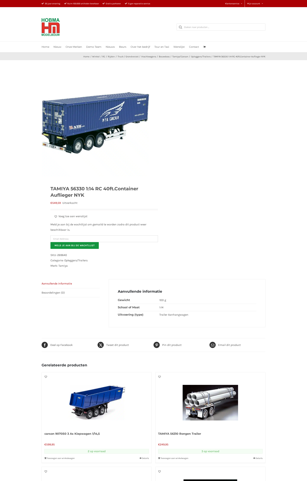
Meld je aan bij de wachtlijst (75, 245)
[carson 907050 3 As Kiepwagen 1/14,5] (97, 400)
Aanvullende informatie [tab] (57, 283)
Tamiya (63, 265)
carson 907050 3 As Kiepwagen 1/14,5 (72, 433)
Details (145, 458)
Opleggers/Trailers (76, 260)
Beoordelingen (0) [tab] (53, 292)
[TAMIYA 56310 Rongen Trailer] (210, 400)
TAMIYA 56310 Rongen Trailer (179, 433)
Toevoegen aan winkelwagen (61, 458)
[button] (70, 216)
